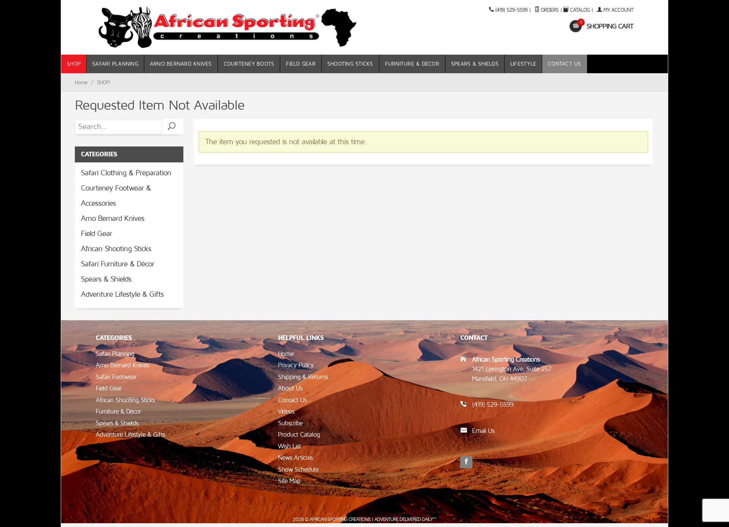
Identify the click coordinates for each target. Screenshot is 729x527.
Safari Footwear (116, 377)
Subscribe (290, 423)
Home (81, 82)
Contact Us (564, 64)
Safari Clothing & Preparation (126, 173)
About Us (290, 388)
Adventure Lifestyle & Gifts (122, 294)
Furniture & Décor (412, 64)
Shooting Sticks (350, 64)
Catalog (580, 10)
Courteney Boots (249, 64)
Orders (549, 10)
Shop (73, 64)
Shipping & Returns (303, 377)
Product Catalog (299, 434)
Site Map (289, 481)
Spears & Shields (475, 64)
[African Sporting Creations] (227, 27)
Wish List (289, 446)
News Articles (295, 457)
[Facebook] (466, 462)
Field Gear (301, 64)
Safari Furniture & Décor (117, 264)
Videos (286, 411)
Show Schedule (298, 469)
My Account (617, 10)
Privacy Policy (296, 365)
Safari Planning (115, 64)
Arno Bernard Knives (181, 64)
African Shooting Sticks (116, 249)
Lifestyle (523, 64)
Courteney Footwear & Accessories (116, 196)
